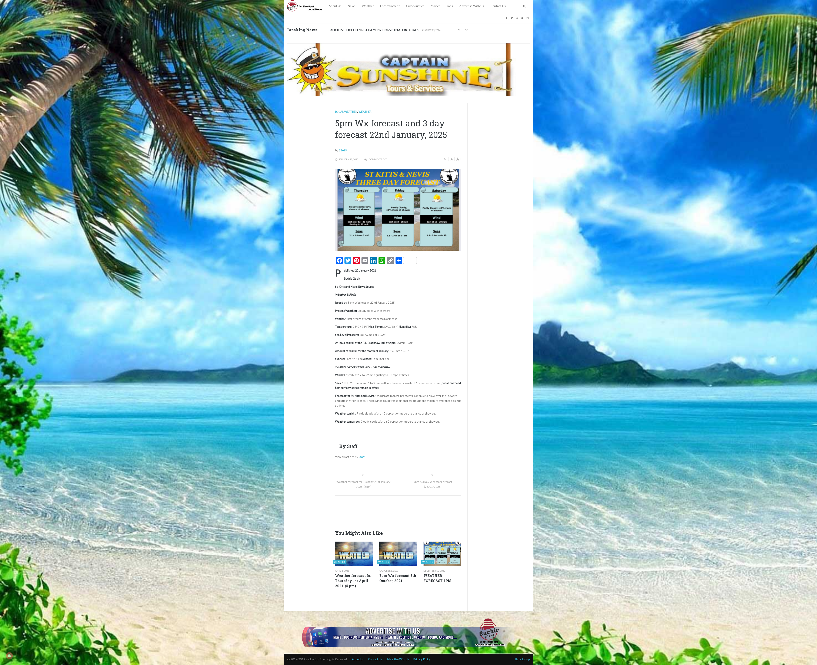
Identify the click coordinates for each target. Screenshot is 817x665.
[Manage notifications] (9, 655)
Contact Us (498, 6)
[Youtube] (517, 17)
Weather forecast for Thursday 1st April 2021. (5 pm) (353, 580)
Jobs (450, 6)
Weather (368, 6)
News (352, 6)
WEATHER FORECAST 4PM (437, 578)
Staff (343, 150)
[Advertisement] (412, 511)
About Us (335, 6)
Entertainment (390, 6)
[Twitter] (512, 17)
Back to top (522, 659)
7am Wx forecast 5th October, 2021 (397, 578)
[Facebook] (507, 17)
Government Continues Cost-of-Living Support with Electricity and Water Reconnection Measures (389, 30)
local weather (346, 111)
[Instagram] (528, 17)
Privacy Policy (422, 659)
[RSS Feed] (522, 17)
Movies (435, 6)
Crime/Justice (415, 6)
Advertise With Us (471, 6)
